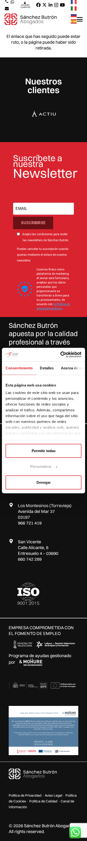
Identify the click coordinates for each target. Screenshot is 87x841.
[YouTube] (62, 5)
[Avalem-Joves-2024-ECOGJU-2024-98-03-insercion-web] (43, 730)
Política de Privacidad (25, 795)
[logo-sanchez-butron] (30, 19)
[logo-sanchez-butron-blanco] (33, 773)
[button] (79, 19)
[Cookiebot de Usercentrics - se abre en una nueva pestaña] (61, 355)
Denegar (43, 482)
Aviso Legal (53, 795)
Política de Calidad (43, 801)
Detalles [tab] (47, 368)
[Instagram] (56, 5)
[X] (44, 5)
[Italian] (74, 8)
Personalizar (40, 466)
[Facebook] (38, 5)
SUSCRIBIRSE (33, 223)
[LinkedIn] (50, 5)
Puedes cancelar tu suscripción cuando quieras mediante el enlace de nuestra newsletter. (42, 254)
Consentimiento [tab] (19, 368)
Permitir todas (44, 450)
